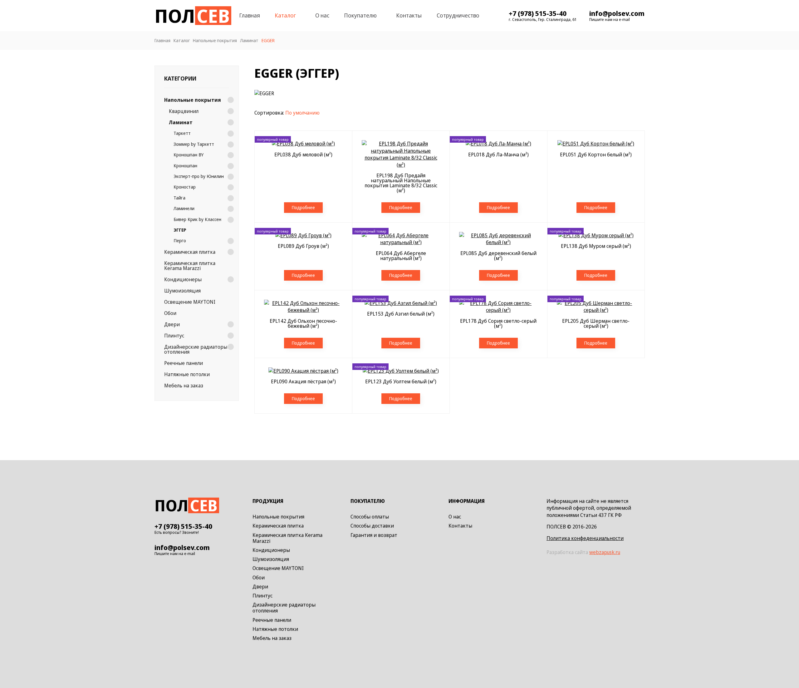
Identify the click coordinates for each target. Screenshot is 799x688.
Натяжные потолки (187, 374)
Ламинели (184, 208)
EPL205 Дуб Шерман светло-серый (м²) (596, 323)
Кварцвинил (184, 111)
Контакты (409, 15)
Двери (172, 324)
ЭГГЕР (180, 230)
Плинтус (174, 335)
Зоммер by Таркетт (194, 144)
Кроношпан (185, 165)
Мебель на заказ (183, 385)
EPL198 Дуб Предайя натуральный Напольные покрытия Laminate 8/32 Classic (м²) (401, 183)
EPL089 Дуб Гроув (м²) (303, 245)
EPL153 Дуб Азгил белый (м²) (400, 313)
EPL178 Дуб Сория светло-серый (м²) (498, 323)
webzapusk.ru (604, 552)
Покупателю (360, 15)
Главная (249, 15)
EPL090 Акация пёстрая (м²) (303, 381)
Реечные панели (183, 362)
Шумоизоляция (182, 290)
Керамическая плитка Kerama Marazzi (189, 265)
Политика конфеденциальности (585, 538)
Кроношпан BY (188, 154)
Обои (170, 312)
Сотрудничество (458, 15)
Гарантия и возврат (373, 535)
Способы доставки (372, 526)
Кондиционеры (183, 279)
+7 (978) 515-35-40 (537, 13)
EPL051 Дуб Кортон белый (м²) (596, 154)
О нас (322, 15)
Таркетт (182, 133)
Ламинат (181, 122)
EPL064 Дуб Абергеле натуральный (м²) (401, 256)
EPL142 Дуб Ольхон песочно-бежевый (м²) (303, 323)
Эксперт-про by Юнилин (199, 176)
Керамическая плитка (189, 251)
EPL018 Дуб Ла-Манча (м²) (498, 154)
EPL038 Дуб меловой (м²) (303, 154)
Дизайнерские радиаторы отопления (195, 349)
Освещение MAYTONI (189, 301)
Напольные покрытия (192, 99)
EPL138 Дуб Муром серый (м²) (596, 245)
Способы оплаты (369, 517)
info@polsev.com (617, 13)
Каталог (285, 15)
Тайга (179, 197)
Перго (180, 240)
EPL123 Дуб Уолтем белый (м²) (400, 381)
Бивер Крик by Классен (197, 219)
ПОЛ (192, 15)
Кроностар (185, 187)
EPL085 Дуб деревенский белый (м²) (498, 256)
